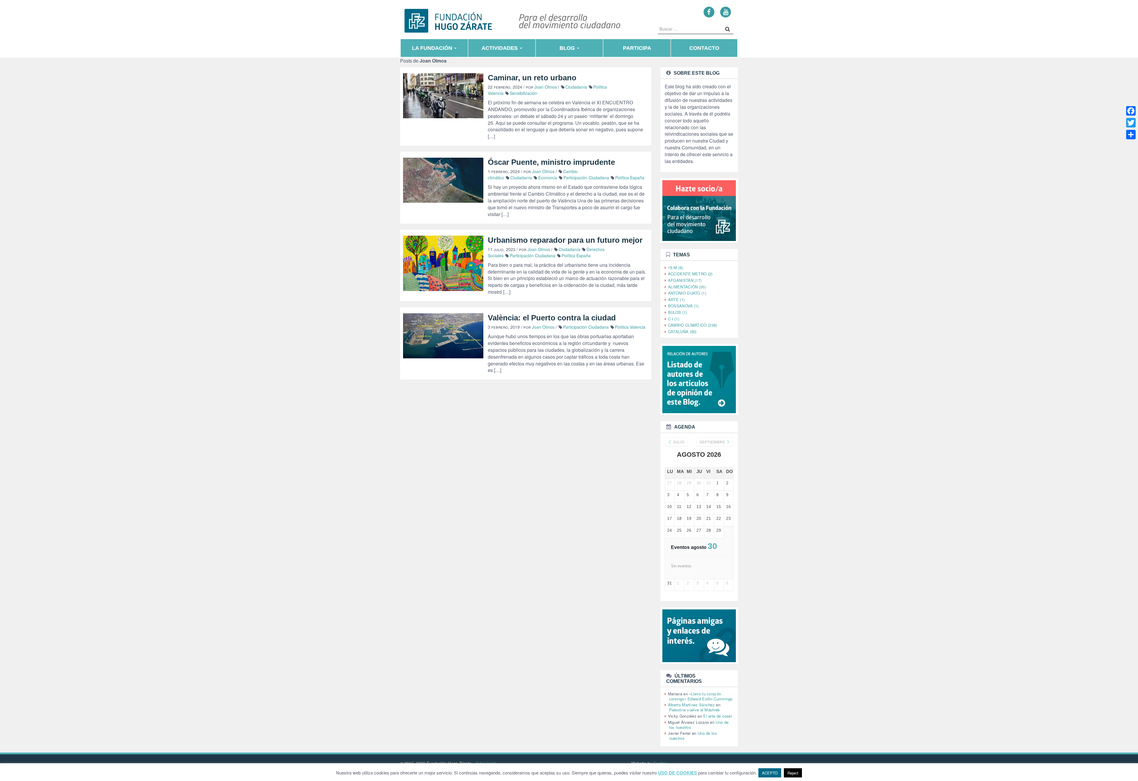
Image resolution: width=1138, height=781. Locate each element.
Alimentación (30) (687, 287)
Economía (547, 178)
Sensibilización (523, 93)
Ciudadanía (576, 87)
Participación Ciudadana (586, 178)
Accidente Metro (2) (690, 274)
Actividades (500, 48)
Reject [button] (792, 773)
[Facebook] (709, 11)
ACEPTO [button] (770, 773)
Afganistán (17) (685, 280)
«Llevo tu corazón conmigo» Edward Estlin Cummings (701, 696)
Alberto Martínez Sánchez (691, 704)
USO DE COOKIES (677, 773)
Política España (629, 178)
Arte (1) (676, 299)
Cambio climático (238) (692, 325)
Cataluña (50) (682, 331)
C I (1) (673, 319)
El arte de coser (717, 716)
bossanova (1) (683, 306)
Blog (568, 48)
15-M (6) (675, 267)
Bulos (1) (677, 312)
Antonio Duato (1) (687, 293)
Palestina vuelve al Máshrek (694, 710)
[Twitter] (1131, 123)
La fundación (433, 48)
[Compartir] (1131, 134)
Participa (637, 48)
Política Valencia (630, 327)
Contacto (704, 48)
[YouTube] (725, 11)
